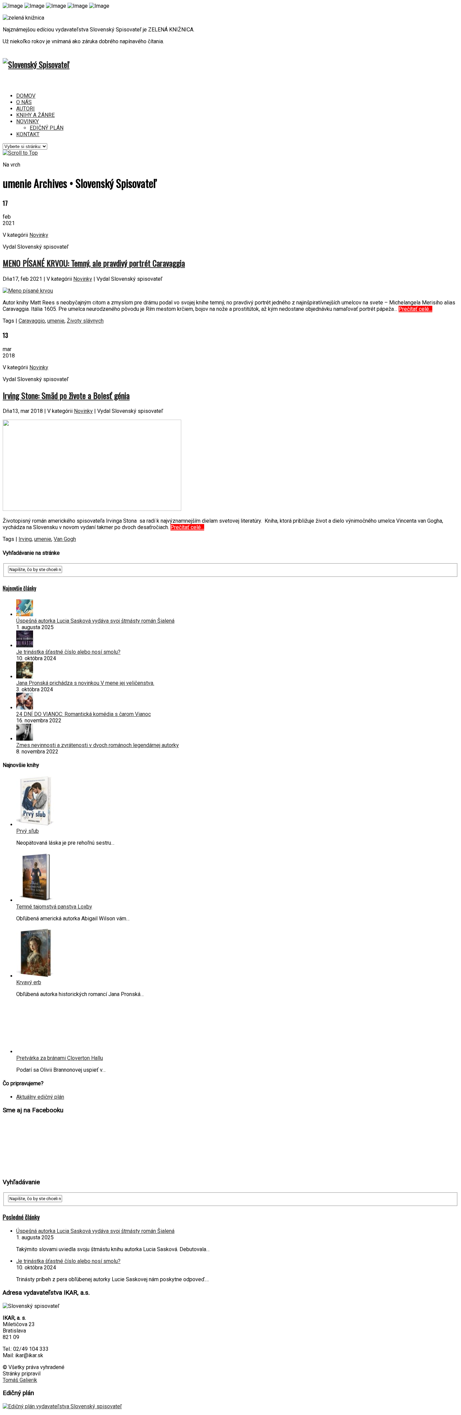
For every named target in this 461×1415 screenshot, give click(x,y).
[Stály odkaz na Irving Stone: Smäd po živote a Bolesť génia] (92, 509)
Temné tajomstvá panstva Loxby (54, 906)
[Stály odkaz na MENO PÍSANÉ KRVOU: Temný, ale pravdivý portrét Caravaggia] (28, 291)
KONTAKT (27, 134)
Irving (25, 539)
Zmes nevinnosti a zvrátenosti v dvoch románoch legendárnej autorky (97, 745)
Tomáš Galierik (20, 1380)
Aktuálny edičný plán (40, 1097)
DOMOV (25, 96)
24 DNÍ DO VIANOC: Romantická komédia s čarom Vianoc (83, 714)
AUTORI (25, 108)
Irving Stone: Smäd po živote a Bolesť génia (66, 395)
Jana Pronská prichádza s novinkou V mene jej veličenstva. (85, 683)
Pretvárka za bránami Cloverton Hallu (59, 1058)
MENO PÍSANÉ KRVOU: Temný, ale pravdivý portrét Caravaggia (94, 263)
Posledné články (21, 1216)
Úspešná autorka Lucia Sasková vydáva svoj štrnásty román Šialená (95, 621)
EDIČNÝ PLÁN (46, 128)
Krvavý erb (28, 982)
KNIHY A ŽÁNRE (35, 115)
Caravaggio (32, 321)
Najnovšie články (19, 588)
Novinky (38, 235)
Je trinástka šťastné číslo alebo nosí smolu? (68, 652)
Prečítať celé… (415, 309)
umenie (55, 321)
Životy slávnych (85, 321)
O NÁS (24, 102)
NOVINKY (27, 121)
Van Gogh (65, 539)
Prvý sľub (27, 831)
